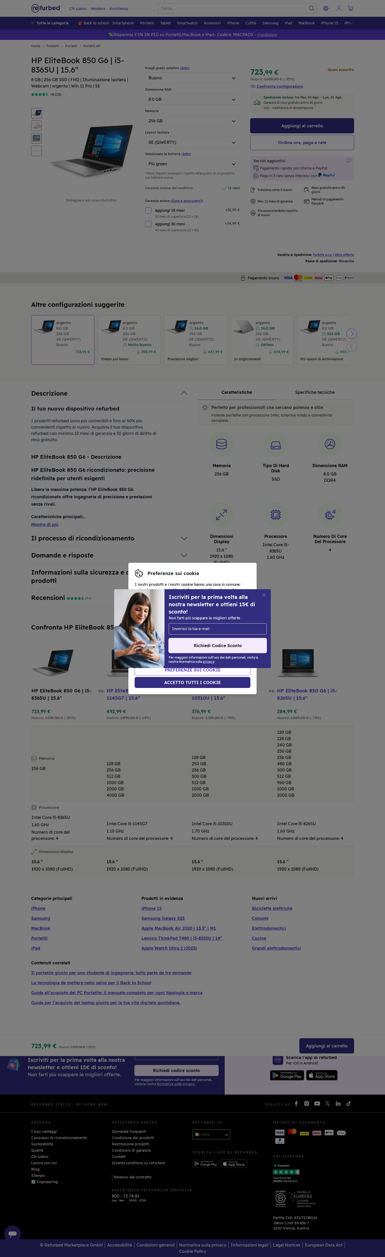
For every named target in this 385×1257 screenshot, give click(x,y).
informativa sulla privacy (203, 628)
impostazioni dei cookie (198, 623)
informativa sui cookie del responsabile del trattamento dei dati (189, 637)
